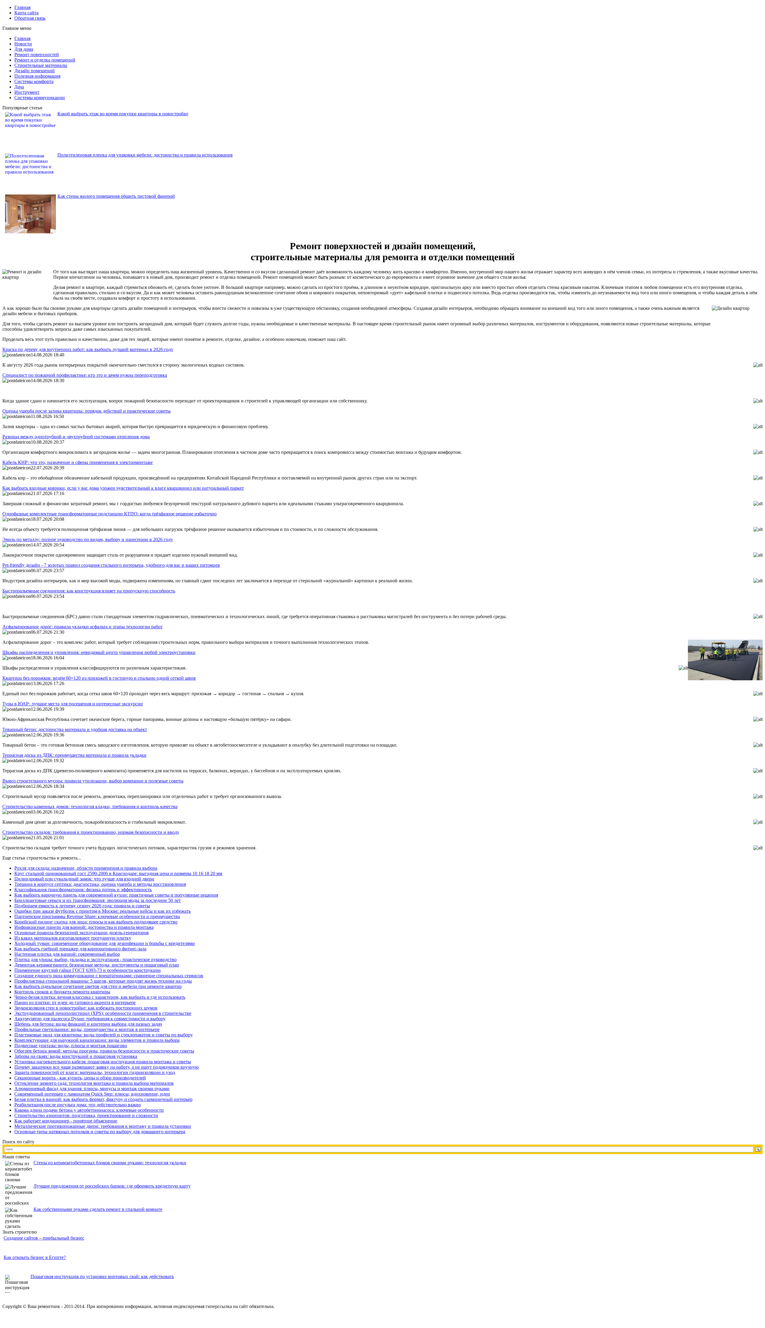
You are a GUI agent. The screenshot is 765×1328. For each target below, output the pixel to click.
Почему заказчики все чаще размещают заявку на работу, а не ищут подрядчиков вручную (106, 1067)
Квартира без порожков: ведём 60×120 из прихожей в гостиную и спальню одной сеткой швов (99, 678)
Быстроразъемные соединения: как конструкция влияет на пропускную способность (88, 590)
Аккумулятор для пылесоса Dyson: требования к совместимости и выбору (90, 1018)
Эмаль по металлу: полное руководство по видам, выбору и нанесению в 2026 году (87, 539)
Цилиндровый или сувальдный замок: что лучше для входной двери (84, 878)
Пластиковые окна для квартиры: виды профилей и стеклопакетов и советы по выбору (103, 1034)
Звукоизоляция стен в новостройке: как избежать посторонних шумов (85, 1007)
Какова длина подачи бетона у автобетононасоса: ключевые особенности (89, 1110)
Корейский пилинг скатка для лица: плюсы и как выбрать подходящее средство (96, 921)
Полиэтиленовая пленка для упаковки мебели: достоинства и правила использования (144, 154)
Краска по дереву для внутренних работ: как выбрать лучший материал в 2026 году (87, 349)
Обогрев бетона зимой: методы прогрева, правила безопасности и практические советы (104, 1050)
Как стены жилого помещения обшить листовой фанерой (116, 196)
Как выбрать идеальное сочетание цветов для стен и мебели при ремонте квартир (98, 986)
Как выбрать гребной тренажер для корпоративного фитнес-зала (80, 948)
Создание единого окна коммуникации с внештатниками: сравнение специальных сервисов (108, 975)
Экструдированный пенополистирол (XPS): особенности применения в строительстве (102, 1013)
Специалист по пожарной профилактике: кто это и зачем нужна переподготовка (84, 375)
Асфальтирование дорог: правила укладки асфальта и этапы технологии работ (82, 626)
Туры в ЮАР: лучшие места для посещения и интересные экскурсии (72, 703)
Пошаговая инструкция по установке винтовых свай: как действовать (102, 1276)
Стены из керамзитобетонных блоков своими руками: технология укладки (109, 1162)
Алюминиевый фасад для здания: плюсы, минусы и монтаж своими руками (91, 1088)
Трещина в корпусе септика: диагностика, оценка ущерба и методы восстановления (100, 884)
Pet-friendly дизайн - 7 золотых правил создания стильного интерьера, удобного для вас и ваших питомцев (111, 565)
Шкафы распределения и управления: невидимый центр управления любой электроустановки (98, 652)
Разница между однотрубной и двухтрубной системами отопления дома (76, 436)
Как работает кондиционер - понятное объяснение (65, 1120)
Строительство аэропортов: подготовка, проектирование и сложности (86, 1115)
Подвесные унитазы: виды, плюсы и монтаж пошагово (70, 1045)
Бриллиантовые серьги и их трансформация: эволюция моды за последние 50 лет (97, 900)
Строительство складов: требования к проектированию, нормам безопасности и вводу (90, 832)
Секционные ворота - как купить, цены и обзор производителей (80, 1077)
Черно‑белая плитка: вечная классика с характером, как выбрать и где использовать (99, 997)
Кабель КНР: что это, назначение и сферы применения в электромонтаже (77, 462)
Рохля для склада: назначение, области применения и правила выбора (85, 868)
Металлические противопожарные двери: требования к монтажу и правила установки (102, 1126)
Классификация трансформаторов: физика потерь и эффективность (83, 889)
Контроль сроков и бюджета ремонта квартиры (62, 991)
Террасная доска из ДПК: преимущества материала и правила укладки (74, 755)
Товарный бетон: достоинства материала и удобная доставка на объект (74, 729)
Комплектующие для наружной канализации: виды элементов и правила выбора (97, 1040)
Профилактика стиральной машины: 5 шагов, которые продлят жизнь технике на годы (103, 981)
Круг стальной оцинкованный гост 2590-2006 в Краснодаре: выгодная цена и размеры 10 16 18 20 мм (118, 873)
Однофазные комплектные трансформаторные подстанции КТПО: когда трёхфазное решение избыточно (109, 513)
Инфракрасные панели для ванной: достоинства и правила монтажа (84, 927)
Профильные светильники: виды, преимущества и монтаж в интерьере (87, 1029)
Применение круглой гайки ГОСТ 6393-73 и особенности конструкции (87, 970)
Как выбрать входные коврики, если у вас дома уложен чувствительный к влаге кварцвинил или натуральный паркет (123, 488)
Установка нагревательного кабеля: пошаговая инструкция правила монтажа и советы (102, 1061)
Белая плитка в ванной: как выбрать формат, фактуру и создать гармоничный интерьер (103, 1099)
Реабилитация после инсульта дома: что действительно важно (77, 1104)
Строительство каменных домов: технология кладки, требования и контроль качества (90, 806)
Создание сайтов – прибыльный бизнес (44, 1237)
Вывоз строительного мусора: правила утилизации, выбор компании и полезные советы (92, 780)
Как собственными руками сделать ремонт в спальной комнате (97, 1209)
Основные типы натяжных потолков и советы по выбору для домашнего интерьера (99, 1131)
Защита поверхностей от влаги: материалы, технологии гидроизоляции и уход (94, 1072)
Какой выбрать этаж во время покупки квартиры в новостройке (122, 113)
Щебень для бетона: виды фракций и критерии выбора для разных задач (88, 1024)
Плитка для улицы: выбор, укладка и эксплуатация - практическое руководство (95, 959)
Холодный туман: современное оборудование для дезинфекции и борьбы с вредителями (104, 943)
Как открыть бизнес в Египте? (35, 1257)
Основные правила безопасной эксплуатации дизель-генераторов (81, 932)
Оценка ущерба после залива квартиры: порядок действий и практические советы (86, 410)
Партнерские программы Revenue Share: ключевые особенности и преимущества (97, 916)
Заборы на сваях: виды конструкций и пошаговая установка (75, 1056)
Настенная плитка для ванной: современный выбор (67, 954)
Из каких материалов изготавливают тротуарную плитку (72, 938)
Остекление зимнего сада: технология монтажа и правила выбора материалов (94, 1083)
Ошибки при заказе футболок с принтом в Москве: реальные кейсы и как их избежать (102, 911)
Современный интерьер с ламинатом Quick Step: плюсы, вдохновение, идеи (92, 1093)
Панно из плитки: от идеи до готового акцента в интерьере (75, 1002)
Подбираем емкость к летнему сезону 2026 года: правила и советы (82, 905)
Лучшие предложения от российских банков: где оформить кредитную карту (112, 1185)
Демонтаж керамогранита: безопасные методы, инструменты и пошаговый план (96, 964)
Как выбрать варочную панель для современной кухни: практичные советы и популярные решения (116, 894)
